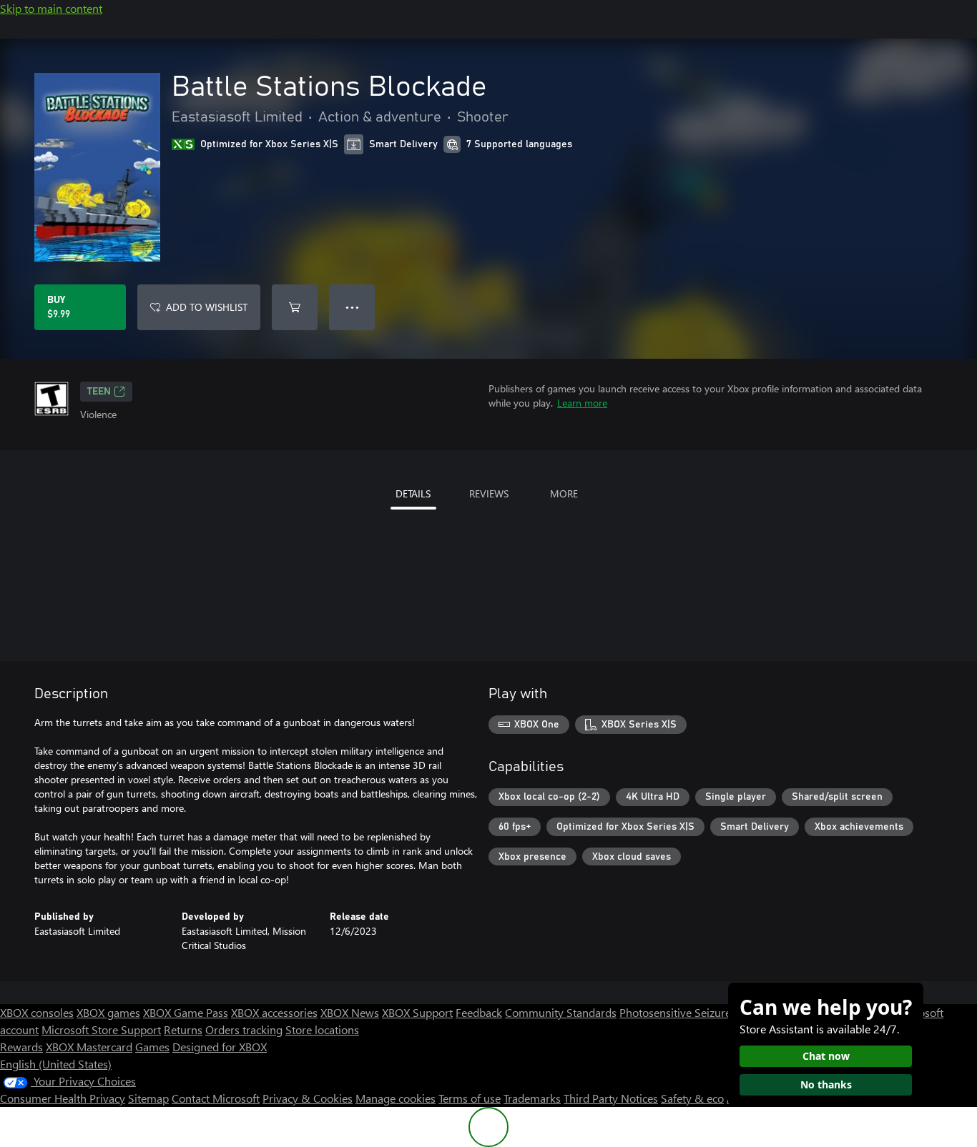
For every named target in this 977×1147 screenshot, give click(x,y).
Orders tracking (244, 1029)
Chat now (826, 1056)
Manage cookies (395, 1098)
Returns (183, 1029)
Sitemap (148, 1098)
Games (152, 1046)
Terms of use (469, 1098)
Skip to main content (51, 8)
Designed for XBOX (219, 1046)
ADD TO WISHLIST (206, 307)
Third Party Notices (611, 1098)
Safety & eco (692, 1098)
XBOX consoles (37, 1012)
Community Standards (561, 1012)
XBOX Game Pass (185, 1012)
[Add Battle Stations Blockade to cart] (295, 307)
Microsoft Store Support (101, 1029)
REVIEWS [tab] (489, 493)
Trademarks (532, 1098)
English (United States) (56, 1063)
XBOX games (108, 1012)
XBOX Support (417, 1012)
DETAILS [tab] (413, 493)
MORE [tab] (564, 493)
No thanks (826, 1084)
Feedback (479, 1012)
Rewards (21, 1046)
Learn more (582, 402)
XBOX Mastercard (89, 1046)
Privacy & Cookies (307, 1098)
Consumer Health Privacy (62, 1098)
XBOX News (349, 1012)
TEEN (99, 392)
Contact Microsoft (216, 1098)
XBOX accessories (274, 1012)
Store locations (322, 1029)
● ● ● (352, 307)
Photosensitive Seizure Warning (698, 1012)
